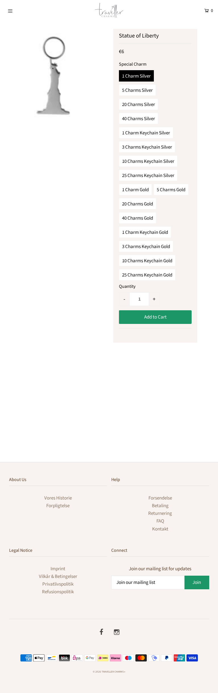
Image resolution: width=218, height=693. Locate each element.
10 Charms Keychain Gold (147, 260)
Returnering (160, 513)
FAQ (160, 521)
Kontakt (160, 529)
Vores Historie (58, 498)
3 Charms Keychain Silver (147, 147)
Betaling (160, 505)
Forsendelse (160, 498)
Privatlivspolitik (58, 584)
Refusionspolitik (58, 591)
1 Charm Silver (136, 76)
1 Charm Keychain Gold (145, 232)
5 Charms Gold (171, 189)
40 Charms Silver (138, 118)
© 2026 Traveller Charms (108, 672)
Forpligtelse (58, 505)
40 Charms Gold (137, 218)
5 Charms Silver (137, 90)
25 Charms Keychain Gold (147, 275)
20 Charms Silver (138, 104)
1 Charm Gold (135, 189)
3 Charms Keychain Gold (146, 246)
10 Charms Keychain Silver (148, 161)
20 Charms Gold (137, 204)
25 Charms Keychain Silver (148, 175)
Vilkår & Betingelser (58, 576)
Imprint (58, 568)
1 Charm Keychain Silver (146, 133)
